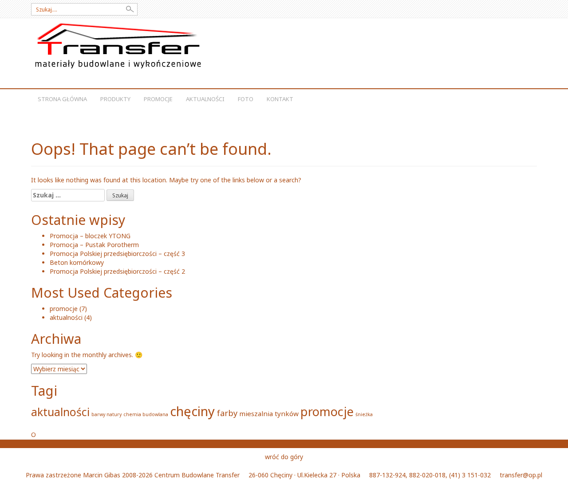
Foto (245, 99)
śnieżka (364, 414)
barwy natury (106, 414)
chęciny (192, 411)
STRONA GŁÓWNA (62, 99)
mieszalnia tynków (269, 413)
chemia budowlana (145, 414)
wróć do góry (284, 457)
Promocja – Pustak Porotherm (94, 244)
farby (227, 413)
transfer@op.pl (521, 475)
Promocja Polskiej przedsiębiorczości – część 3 (117, 253)
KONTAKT (280, 99)
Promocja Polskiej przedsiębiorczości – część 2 (117, 271)
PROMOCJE (158, 99)
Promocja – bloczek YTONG (90, 236)
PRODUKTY (115, 99)
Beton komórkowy (77, 262)
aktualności (66, 317)
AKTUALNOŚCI (205, 99)
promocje (64, 308)
